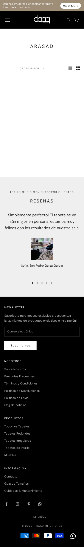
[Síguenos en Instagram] (18, 504)
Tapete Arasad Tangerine (62, 144)
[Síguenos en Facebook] (6, 504)
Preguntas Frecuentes (19, 376)
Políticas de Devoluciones (22, 391)
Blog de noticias (15, 405)
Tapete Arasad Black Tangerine (22, 146)
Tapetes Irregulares (17, 441)
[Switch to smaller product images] (78, 68)
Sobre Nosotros (15, 369)
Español (39, 516)
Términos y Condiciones (20, 383)
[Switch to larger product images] (70, 68)
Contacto (10, 476)
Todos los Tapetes (17, 426)
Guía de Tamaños (16, 483)
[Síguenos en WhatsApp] (40, 504)
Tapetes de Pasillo (17, 448)
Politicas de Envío (16, 398)
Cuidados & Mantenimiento (23, 491)
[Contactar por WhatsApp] (73, 536)
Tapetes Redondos (17, 433)
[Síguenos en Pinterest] (29, 504)
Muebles (10, 455)
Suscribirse (21, 345)
